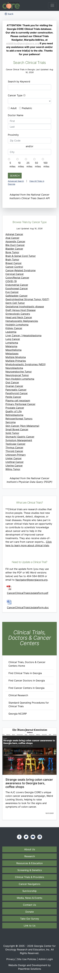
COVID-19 (11, 281)
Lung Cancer (12, 339)
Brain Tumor (12, 259)
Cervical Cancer (14, 273)
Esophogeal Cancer (16, 288)
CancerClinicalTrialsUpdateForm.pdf (27, 592)
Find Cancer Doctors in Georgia (26, 680)
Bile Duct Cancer (15, 245)
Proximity (13, 134)
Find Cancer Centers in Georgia (26, 687)
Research (29, 856)
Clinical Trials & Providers (29, 877)
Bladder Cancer (14, 248)
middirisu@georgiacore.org (22, 43)
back (10, 13)
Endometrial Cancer (16, 284)
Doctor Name (15, 115)
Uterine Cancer (14, 465)
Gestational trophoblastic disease (24, 306)
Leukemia (10, 331)
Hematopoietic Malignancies (21, 320)
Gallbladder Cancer (16, 295)
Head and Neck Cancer (18, 317)
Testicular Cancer (15, 443)
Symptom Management (18, 440)
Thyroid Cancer (14, 451)
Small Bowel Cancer (16, 429)
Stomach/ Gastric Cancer (19, 436)
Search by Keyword (19, 81)
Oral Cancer (12, 382)
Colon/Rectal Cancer (17, 277)
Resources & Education (29, 863)
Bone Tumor (12, 252)
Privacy (10, 959)
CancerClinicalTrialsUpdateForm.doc (28, 607)
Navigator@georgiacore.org (31, 579)
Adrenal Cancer (14, 234)
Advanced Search (16, 181)
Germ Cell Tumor (15, 302)
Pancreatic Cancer (15, 389)
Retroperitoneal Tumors (18, 418)
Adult (14, 108)
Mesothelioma (13, 349)
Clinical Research (18, 695)
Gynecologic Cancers (17, 313)
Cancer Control (14, 266)
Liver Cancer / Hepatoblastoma (23, 335)
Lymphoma (11, 342)
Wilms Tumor (12, 469)
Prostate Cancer (14, 407)
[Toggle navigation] (52, 5)
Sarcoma (10, 422)
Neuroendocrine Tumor (18, 371)
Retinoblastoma (14, 414)
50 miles (38, 164)
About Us (29, 849)
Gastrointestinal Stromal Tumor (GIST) (27, 299)
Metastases (11, 353)
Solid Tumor (12, 433)
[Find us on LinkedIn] (40, 836)
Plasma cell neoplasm (17, 400)
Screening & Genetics (29, 870)
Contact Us (29, 904)
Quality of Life (13, 411)
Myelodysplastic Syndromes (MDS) (25, 364)
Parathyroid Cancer (16, 393)
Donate (29, 911)
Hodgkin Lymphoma (16, 324)
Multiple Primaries (15, 360)
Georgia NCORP (17, 713)
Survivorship (29, 890)
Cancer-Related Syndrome (20, 270)
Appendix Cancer (15, 241)
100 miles (46, 164)
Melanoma (11, 346)
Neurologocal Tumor (17, 375)
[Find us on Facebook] (19, 836)
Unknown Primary (15, 454)
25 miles (29, 164)
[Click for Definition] (24, 95)
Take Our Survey (29, 918)
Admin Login (45, 959)
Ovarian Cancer (14, 386)
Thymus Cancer (14, 447)
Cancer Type (15, 95)
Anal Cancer (12, 237)
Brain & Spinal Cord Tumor (20, 255)
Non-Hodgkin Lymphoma (19, 378)
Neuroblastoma (14, 367)
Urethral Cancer (14, 461)
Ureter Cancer (13, 458)
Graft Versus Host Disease (20, 310)
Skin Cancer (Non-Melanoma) (22, 425)
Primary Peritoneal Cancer (20, 404)
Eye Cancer (12, 292)
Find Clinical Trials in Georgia (25, 673)
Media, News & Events (29, 897)
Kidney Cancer (13, 328)
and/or (29, 146)
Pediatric (27, 108)
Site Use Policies (26, 959)
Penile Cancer (13, 396)
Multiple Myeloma (15, 357)
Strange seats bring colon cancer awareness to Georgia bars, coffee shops (29, 783)
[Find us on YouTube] (33, 836)
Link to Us (29, 925)
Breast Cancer (13, 263)
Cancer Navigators (29, 883)
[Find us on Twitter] (26, 836)
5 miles (12, 164)
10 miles (21, 164)
